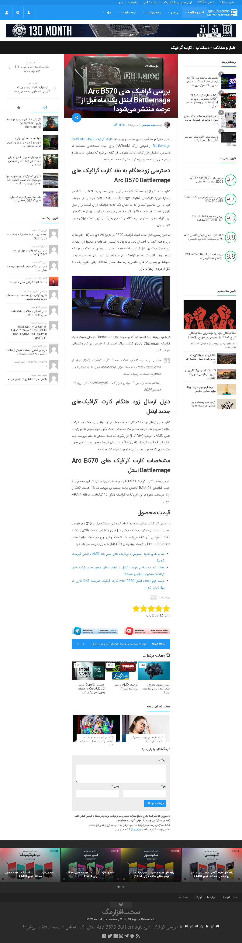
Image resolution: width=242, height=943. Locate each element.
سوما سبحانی (149, 125)
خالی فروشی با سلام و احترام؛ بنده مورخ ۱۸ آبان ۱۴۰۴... (29, 313)
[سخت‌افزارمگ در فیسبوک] (116, 936)
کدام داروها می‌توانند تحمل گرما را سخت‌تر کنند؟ (146, 739)
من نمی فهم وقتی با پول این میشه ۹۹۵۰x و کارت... (28, 252)
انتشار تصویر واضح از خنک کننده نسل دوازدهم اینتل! (156, 688)
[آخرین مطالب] (45, 108)
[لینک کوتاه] (115, 125)
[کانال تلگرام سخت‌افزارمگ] (127, 936)
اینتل (153, 597)
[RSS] (138, 936)
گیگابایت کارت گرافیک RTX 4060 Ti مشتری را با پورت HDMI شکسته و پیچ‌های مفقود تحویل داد (202, 101)
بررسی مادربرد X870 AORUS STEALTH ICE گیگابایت (207, 218)
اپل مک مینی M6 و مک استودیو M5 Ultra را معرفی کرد (202, 139)
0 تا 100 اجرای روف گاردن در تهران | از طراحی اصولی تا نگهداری (200, 374)
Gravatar (135, 829)
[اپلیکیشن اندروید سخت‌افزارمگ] (132, 936)
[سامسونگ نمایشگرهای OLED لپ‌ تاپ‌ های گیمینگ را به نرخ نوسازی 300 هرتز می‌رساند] (228, 81)
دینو (121, 2)
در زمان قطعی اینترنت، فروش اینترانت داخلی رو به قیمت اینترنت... (27, 352)
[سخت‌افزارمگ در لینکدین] (104, 936)
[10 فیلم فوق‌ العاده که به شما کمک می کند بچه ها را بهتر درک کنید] (96, 728)
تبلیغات (198, 897)
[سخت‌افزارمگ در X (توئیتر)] (110, 936)
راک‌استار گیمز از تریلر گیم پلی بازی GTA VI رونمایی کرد (25, 199)
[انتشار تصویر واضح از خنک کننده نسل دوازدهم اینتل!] (154, 670)
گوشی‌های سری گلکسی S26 (177, 2)
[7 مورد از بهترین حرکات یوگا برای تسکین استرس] (226, 389)
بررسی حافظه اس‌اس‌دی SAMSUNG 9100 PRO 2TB (203, 199)
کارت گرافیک (181, 47)
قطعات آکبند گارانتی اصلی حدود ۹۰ (28, 282)
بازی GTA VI (226, 2)
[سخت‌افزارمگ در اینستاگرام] (121, 936)
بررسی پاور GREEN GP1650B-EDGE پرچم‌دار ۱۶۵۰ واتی (206, 180)
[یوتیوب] (147, 631)
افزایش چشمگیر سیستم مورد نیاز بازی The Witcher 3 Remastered (23, 123)
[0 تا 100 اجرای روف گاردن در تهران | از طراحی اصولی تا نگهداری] (226, 374)
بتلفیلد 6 (132, 2)
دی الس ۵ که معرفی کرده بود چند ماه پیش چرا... (27, 268)
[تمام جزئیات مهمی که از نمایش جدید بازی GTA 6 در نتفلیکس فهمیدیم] (50, 161)
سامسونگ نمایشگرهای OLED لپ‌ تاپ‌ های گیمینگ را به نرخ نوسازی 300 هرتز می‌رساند (203, 82)
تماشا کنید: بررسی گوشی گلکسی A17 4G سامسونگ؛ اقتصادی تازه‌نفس (203, 237)
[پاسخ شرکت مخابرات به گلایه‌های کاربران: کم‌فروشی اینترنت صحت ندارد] (228, 120)
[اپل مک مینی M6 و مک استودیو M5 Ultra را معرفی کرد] (228, 139)
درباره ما (211, 897)
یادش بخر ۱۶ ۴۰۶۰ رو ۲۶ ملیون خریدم (27, 379)
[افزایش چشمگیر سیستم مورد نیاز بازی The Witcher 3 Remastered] (50, 123)
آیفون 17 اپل (149, 2)
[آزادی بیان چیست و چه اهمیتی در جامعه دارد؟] (226, 404)
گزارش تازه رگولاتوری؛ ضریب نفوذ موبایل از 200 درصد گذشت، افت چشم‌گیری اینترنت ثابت (23, 180)
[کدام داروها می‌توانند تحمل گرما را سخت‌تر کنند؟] (145, 728)
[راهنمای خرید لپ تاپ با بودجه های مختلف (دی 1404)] (91, 865)
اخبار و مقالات (196, 12)
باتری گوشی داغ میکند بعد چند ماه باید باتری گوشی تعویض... (26, 297)
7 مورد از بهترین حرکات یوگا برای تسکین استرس (201, 389)
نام (163, 786)
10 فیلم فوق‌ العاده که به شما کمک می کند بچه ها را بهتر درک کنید (96, 741)
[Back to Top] (121, 905)
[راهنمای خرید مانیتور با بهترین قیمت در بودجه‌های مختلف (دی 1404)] (151, 865)
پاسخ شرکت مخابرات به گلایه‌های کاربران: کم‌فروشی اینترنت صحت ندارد (201, 120)
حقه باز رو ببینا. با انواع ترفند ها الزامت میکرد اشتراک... (27, 237)
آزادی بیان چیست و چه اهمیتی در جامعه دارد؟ (203, 404)
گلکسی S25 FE (205, 2)
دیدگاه (161, 760)
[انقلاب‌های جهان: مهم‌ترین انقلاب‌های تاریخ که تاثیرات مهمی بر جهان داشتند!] (210, 314)
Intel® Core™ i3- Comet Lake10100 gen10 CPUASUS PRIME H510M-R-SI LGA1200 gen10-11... (29, 332)
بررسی (174, 12)
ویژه (109, 12)
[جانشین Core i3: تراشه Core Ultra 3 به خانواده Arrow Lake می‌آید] (88, 670)
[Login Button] (6, 12)
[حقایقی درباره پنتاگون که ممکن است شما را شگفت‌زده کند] (226, 358)
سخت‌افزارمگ (229, 897)
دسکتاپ (203, 47)
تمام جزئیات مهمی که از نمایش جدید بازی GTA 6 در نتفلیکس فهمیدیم (24, 161)
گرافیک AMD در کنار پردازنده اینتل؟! (126, 686)
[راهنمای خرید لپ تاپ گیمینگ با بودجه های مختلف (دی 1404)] (30, 865)
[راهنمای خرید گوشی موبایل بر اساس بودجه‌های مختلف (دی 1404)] (212, 865)
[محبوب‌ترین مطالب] (19, 108)
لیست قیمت (129, 12)
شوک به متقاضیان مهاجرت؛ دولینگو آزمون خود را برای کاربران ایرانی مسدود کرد (119, 640)
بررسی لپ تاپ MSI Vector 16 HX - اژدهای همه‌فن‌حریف (204, 256)
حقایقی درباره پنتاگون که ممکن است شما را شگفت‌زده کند (201, 359)
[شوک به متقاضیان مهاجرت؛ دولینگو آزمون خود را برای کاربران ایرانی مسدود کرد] (50, 142)
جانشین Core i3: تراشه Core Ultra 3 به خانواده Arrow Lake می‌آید (91, 688)
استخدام (183, 897)
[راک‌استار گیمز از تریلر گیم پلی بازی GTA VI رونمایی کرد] (50, 199)
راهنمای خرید (153, 12)
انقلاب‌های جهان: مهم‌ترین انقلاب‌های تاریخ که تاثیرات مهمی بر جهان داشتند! (212, 335)
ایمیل (115, 786)
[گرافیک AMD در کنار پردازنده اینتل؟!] (121, 670)
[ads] (121, 30)
